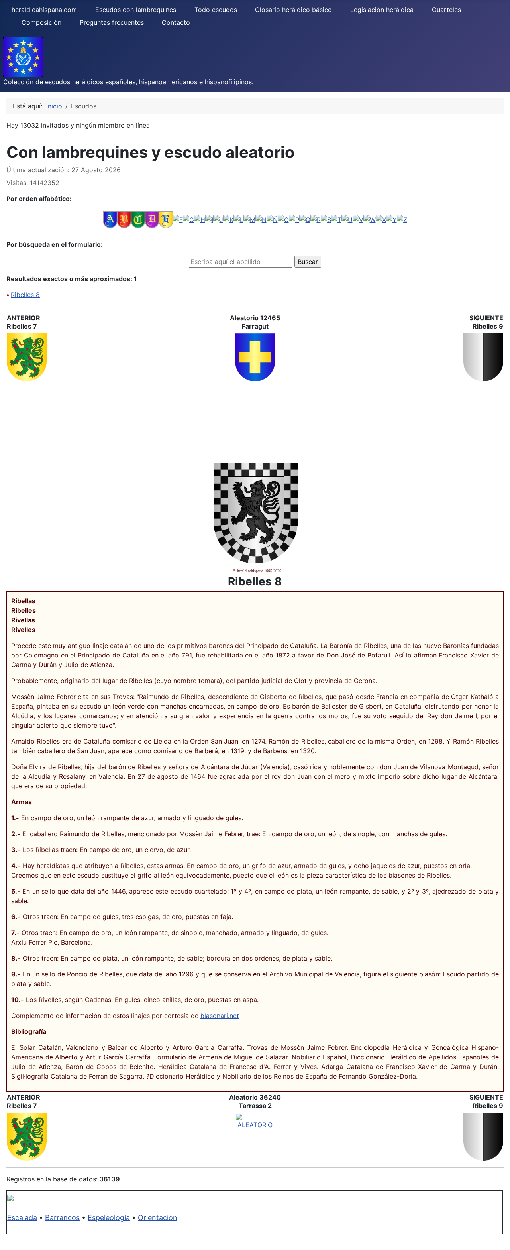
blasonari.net (219, 1016)
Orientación (157, 1217)
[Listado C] (138, 219)
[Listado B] (124, 219)
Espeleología (109, 1217)
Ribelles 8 (25, 295)
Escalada (22, 1217)
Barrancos (62, 1217)
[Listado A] (110, 219)
